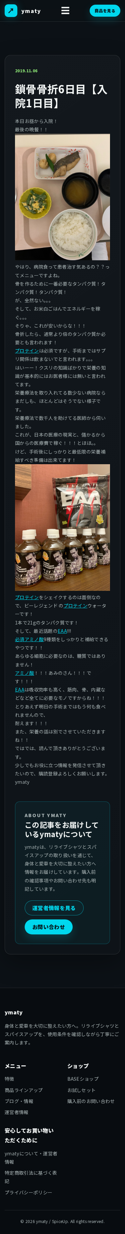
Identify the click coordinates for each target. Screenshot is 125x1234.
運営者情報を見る (54, 908)
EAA (62, 630)
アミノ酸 (24, 672)
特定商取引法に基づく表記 (31, 1176)
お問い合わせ (48, 927)
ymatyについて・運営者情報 (31, 1157)
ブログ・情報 (19, 1101)
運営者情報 (17, 1112)
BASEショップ (83, 1078)
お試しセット (81, 1090)
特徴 (9, 1078)
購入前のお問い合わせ (91, 1101)
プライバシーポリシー (28, 1192)
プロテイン (27, 350)
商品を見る (105, 10)
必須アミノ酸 (29, 639)
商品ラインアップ (24, 1090)
